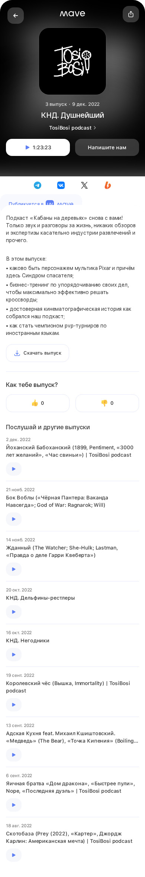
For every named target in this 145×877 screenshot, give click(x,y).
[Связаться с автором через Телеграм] (37, 185)
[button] (72, 13)
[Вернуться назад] (15, 15)
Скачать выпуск (42, 353)
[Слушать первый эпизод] (14, 469)
